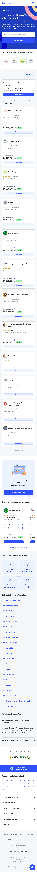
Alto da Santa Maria (13, 600)
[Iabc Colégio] (23, 61)
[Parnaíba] (31, 61)
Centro (8, 685)
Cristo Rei (9, 706)
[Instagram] (14, 851)
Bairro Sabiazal (11, 632)
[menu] (33, 3)
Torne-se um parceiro (18, 845)
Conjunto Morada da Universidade (18, 701)
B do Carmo (10, 616)
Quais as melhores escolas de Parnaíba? (16, 740)
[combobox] (18, 34)
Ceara (8, 680)
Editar (20, 525)
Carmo (8, 664)
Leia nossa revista (8, 814)
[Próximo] (27, 450)
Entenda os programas (10, 819)
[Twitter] (22, 851)
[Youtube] (26, 851)
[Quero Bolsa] (10, 3)
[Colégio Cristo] (14, 61)
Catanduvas (10, 675)
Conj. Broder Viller (12, 696)
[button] (10, 548)
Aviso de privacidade (26, 834)
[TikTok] (18, 851)
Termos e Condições (10, 834)
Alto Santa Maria (12, 606)
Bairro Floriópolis (12, 621)
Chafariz (9, 690)
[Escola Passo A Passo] (6, 61)
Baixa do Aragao (12, 637)
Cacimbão (9, 648)
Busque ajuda (6, 825)
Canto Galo (10, 659)
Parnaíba (6, 10)
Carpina (8, 669)
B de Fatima (10, 611)
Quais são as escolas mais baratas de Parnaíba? (15, 721)
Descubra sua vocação (10, 797)
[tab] (13, 547)
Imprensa (26, 840)
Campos (9, 653)
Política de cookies (14, 840)
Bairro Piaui (10, 627)
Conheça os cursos (9, 802)
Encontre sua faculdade (10, 808)
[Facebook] (10, 851)
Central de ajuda (21, 770)
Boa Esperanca (11, 643)
